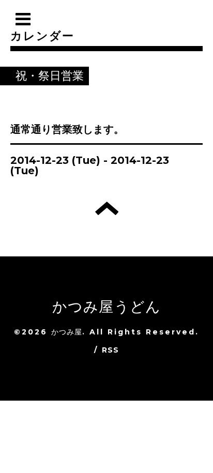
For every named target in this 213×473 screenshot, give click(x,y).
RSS (110, 350)
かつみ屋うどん (106, 306)
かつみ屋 (67, 332)
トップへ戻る (106, 208)
